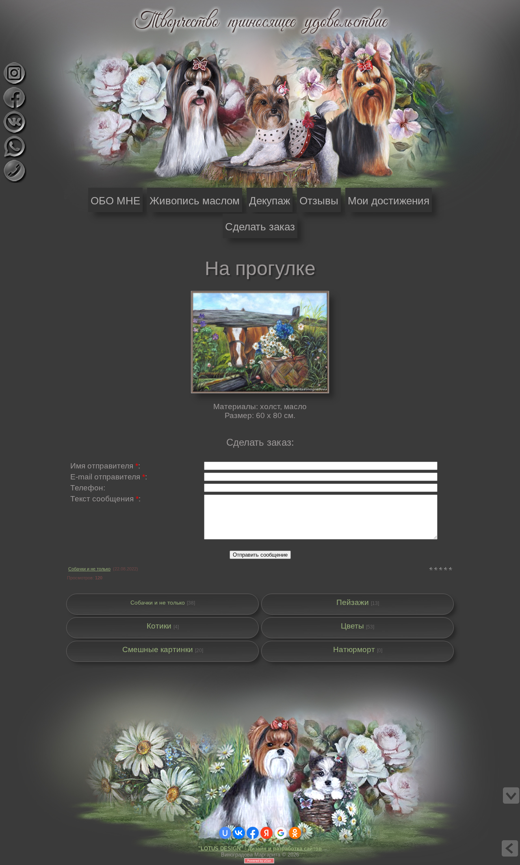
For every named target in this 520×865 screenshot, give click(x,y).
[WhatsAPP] (14, 156)
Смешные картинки (157, 649)
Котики (159, 626)
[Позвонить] (14, 180)
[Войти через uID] (225, 833)
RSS (72, 5)
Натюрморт (354, 649)
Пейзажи (352, 602)
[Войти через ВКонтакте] (239, 833)
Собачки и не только (89, 568)
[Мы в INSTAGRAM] (14, 82)
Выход (64, 5)
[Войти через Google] (280, 832)
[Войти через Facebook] (253, 833)
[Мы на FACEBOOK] (14, 107)
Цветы (352, 626)
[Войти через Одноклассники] (295, 833)
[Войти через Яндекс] (266, 833)
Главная (48, 5)
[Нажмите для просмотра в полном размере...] (260, 390)
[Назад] (509, 848)
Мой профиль (56, 5)
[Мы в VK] (14, 131)
